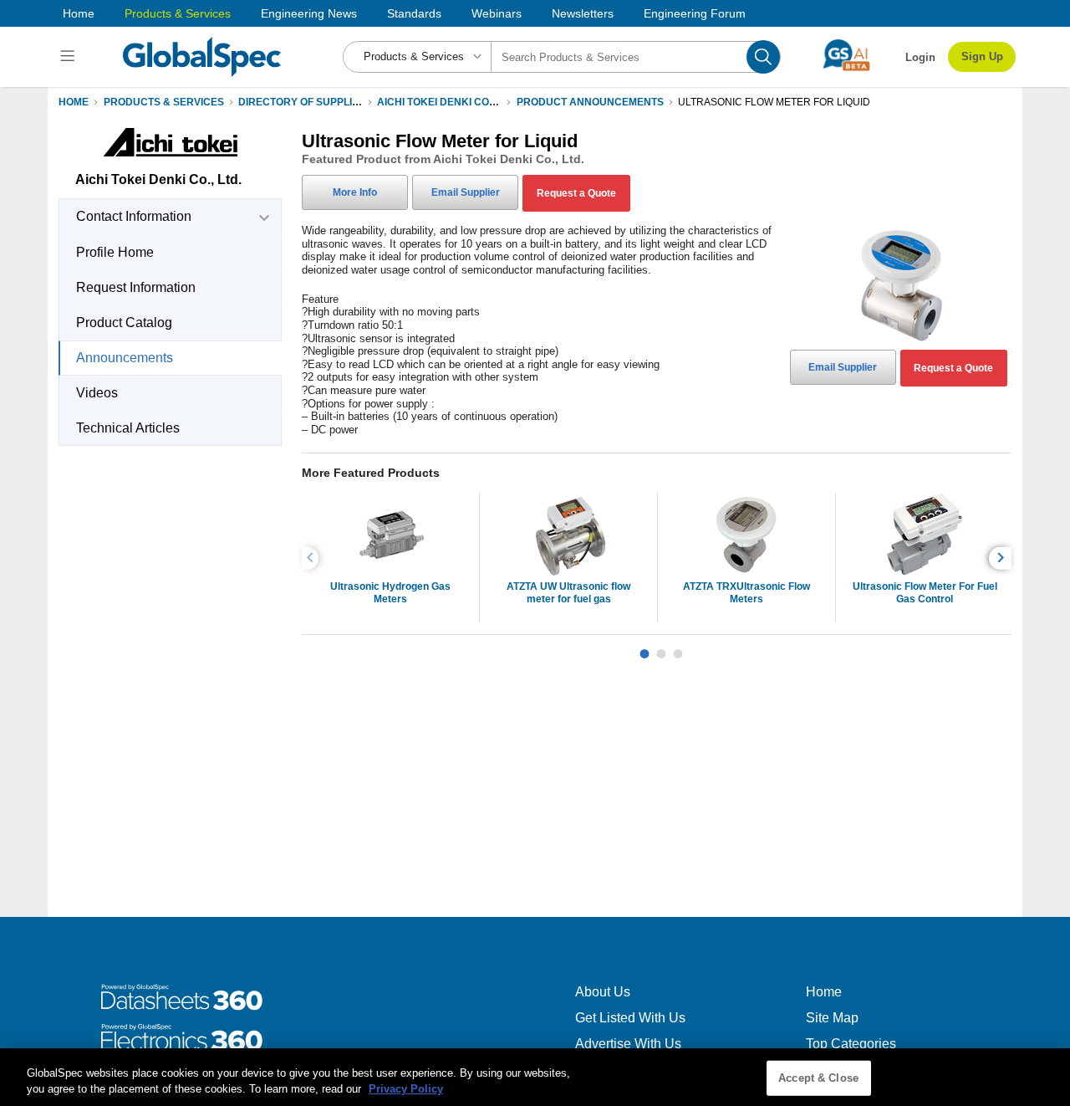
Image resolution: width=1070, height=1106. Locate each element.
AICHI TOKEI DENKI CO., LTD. (447, 102)
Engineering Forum (695, 13)
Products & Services (178, 13)
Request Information (136, 287)
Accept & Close (818, 1078)
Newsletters (583, 13)
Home (78, 13)
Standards (414, 13)
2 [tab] (661, 647)
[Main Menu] (70, 56)
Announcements (124, 358)
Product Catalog (124, 322)
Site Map (832, 1018)
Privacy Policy (406, 1089)
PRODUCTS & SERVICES (164, 102)
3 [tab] (678, 647)
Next (1002, 557)
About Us (602, 992)
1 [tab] (644, 647)
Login (920, 57)
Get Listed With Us (630, 1018)
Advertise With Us (628, 1044)
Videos (97, 393)
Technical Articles (128, 428)
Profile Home (115, 252)
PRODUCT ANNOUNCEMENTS (590, 102)
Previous (312, 557)
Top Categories (851, 1044)
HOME (74, 102)
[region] (535, 1077)
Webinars (496, 13)
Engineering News (309, 13)
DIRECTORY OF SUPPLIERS (305, 102)
